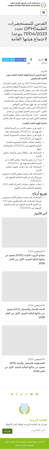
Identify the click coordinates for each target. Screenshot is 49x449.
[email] (37, 394)
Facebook (18, 60)
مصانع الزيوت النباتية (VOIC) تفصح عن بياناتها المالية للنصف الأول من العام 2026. (25, 259)
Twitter (6, 60)
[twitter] (12, 394)
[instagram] (31, 394)
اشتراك (7, 431)
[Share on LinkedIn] (28, 63)
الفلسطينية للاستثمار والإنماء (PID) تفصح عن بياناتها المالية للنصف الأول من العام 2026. (24, 367)
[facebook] (16, 394)
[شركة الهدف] (24, 408)
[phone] (21, 394)
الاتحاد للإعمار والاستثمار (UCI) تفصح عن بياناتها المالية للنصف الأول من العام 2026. (25, 313)
